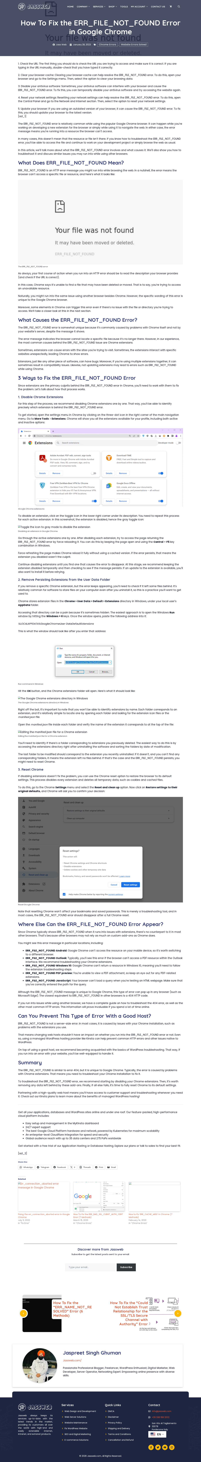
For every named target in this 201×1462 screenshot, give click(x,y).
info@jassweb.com (161, 1411)
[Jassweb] (34, 6)
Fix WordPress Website (76, 1428)
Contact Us (158, 6)
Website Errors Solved (133, 44)
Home (70, 6)
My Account (138, 6)
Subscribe (126, 1267)
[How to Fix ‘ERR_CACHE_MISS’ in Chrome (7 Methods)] (155, 1196)
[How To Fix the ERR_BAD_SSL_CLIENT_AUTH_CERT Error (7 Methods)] (99, 1196)
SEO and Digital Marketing (78, 1434)
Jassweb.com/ (72, 1360)
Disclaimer (113, 1416)
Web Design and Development (80, 1411)
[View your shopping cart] (171, 6)
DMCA (111, 1411)
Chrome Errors (107, 44)
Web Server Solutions (75, 1416)
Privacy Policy (115, 1422)
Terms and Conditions (119, 1434)
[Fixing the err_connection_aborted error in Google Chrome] (44, 1196)
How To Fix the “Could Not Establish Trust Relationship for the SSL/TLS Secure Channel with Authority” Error (129, 1313)
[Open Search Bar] (179, 6)
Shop (112, 6)
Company (82, 6)
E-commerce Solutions (76, 1439)
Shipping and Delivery (119, 1428)
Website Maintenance (76, 1422)
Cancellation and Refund (121, 1439)
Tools (124, 6)
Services (98, 6)
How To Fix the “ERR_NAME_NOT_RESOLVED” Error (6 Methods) (72, 1309)
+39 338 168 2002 (160, 1417)
